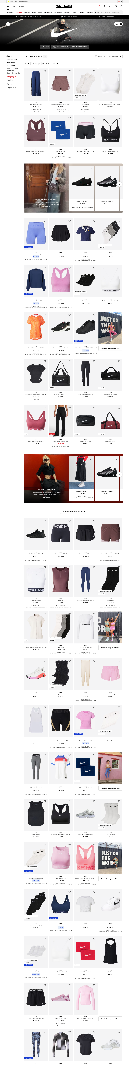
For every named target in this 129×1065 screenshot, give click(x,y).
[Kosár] (121, 6)
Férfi (14, 6)
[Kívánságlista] (115, 6)
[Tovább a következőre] (119, 184)
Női (8, 6)
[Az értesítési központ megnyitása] (110, 6)
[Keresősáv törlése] (121, 12)
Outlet (11, 1)
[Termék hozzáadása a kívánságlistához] (45, 71)
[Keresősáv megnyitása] (95, 12)
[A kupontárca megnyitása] (99, 6)
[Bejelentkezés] (104, 6)
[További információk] (36, 112)
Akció (34, 64)
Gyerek (21, 6)
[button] (100, 56)
